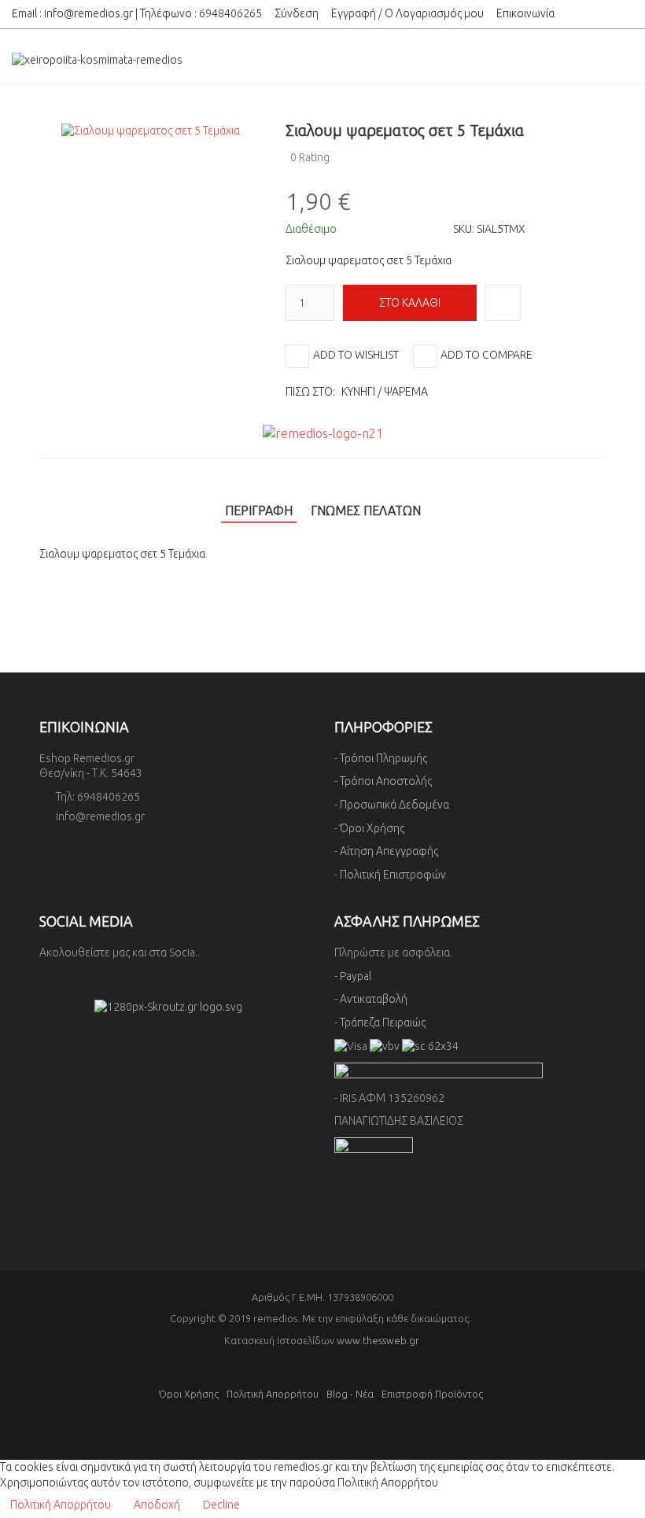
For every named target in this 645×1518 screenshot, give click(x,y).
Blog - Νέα (350, 1393)
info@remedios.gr (88, 13)
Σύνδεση (297, 13)
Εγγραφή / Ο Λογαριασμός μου (407, 13)
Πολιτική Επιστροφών (393, 874)
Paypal (355, 976)
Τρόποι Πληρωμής (383, 758)
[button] (600, 130)
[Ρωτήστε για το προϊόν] (503, 303)
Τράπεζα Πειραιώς (383, 1022)
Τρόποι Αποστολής (386, 781)
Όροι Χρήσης (372, 828)
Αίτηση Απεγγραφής (389, 851)
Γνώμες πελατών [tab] (366, 510)
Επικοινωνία (525, 13)
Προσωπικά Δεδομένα (394, 804)
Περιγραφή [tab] (259, 510)
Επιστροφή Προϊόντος (432, 1393)
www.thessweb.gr (378, 1340)
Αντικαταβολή (373, 999)
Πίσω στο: (357, 391)
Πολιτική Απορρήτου (273, 1393)
